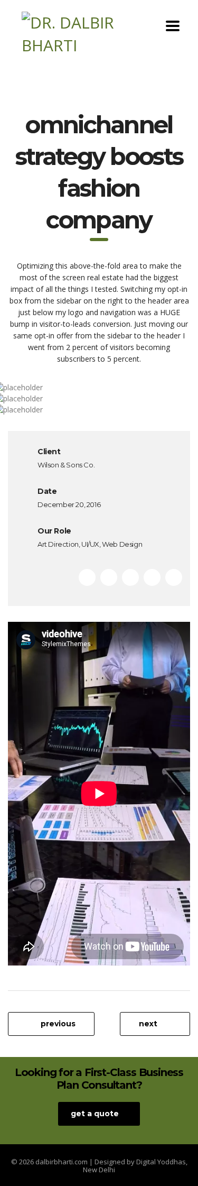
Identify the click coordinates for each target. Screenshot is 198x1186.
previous (58, 1023)
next (148, 1023)
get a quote (95, 1113)
